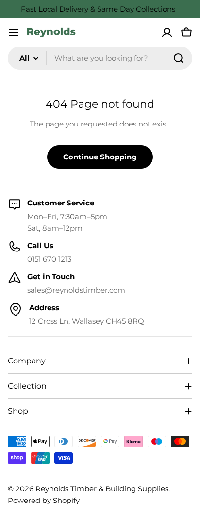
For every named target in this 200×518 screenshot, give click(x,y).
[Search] (178, 58)
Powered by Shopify (44, 500)
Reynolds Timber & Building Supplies (101, 488)
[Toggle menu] (13, 32)
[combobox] (100, 58)
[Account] (167, 32)
